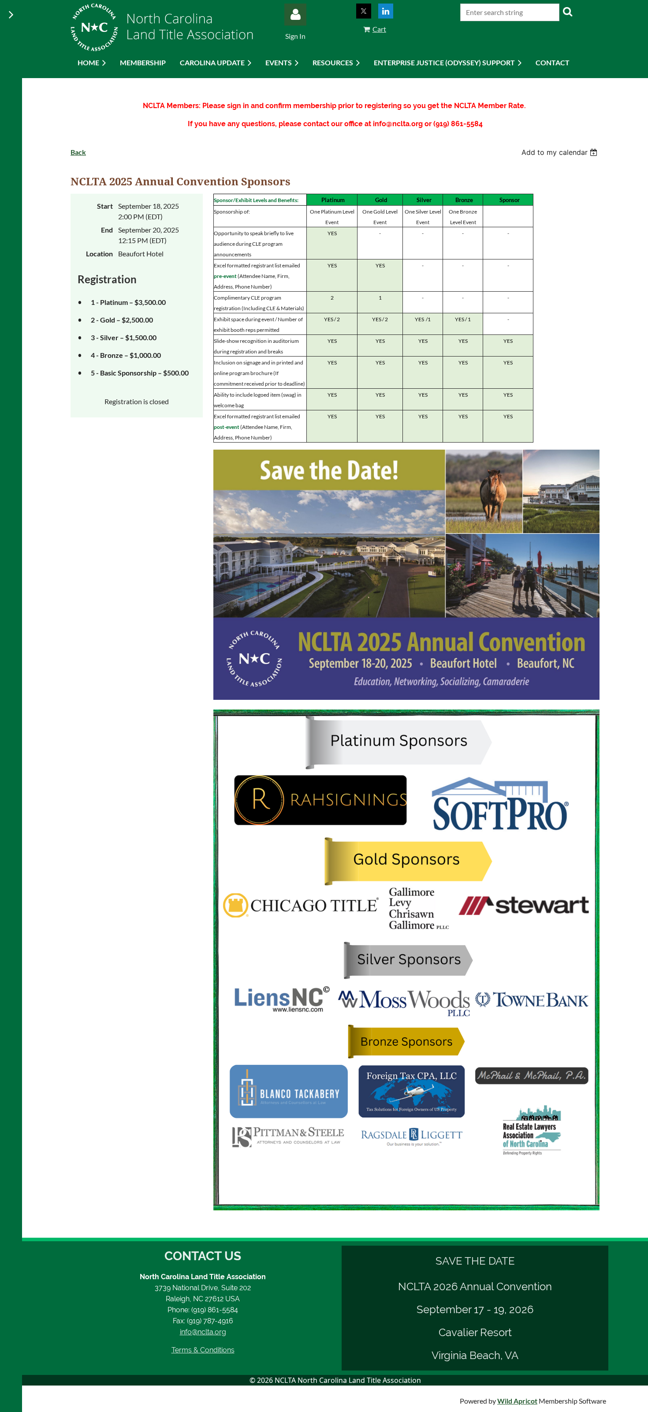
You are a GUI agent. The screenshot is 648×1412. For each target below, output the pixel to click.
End (107, 229)
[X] (363, 11)
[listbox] (560, 152)
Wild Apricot (517, 1401)
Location (99, 253)
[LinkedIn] (385, 11)
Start (105, 206)
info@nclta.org (203, 1332)
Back (78, 152)
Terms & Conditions (203, 1350)
